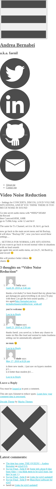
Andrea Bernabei (17, 45)
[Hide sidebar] (23, 428)
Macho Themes (25, 401)
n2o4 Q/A (23, 466)
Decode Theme (7, 401)
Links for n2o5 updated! (41, 477)
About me (10, 185)
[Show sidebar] (23, 19)
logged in (16, 388)
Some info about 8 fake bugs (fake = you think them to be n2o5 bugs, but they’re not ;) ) (29, 472)
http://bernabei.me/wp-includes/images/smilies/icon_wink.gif (24, 302)
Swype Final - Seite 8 (16, 469)
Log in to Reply (13, 314)
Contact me (11, 187)
